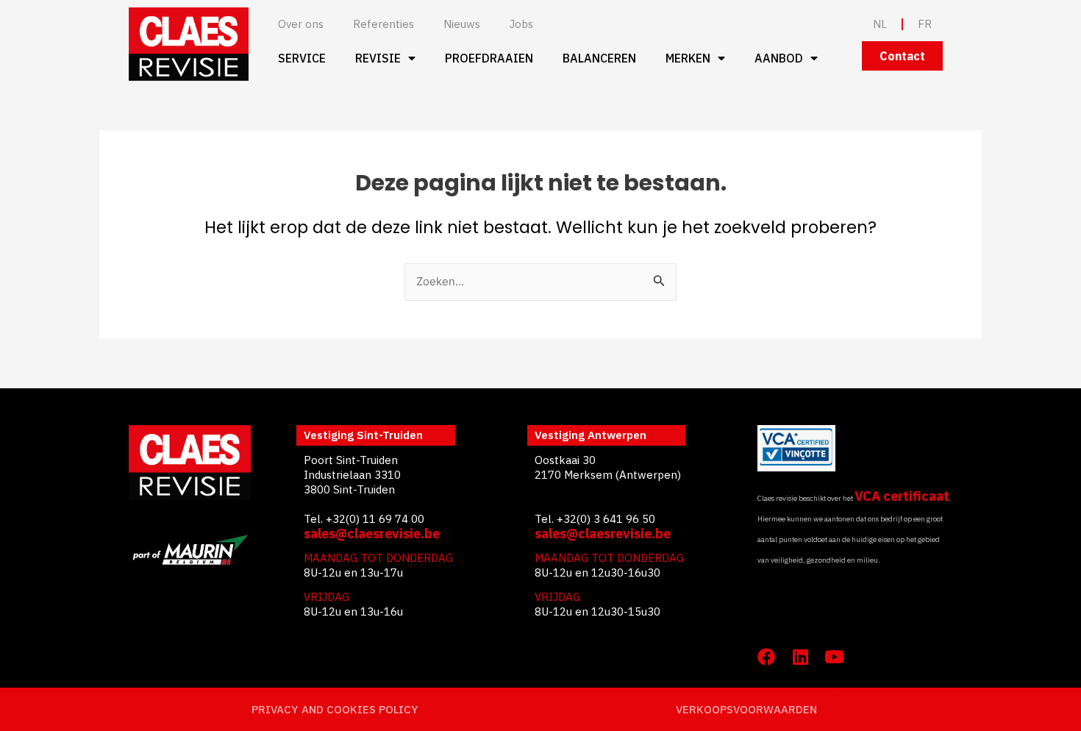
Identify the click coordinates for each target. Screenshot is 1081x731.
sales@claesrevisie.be (372, 533)
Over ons (301, 24)
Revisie (378, 58)
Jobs (521, 24)
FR (925, 24)
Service (302, 58)
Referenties (383, 24)
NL (880, 24)
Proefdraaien (489, 58)
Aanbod (778, 58)
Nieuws (461, 24)
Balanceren (599, 58)
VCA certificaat (902, 496)
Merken (688, 58)
